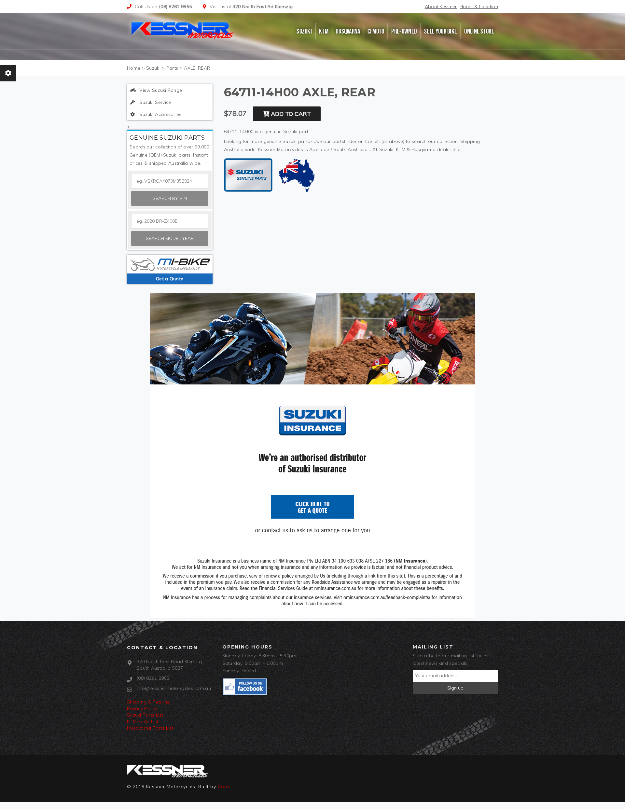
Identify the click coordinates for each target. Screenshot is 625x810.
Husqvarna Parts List (150, 728)
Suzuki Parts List (145, 715)
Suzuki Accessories (160, 114)
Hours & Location (479, 6)
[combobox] (169, 221)
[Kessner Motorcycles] (183, 29)
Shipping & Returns (148, 702)
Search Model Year (170, 238)
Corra (224, 786)
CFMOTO (376, 31)
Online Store (479, 31)
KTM (323, 31)
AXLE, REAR (197, 68)
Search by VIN (170, 198)
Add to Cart (290, 114)
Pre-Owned (404, 31)
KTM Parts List (142, 721)
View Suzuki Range (160, 90)
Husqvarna (348, 31)
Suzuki (304, 31)
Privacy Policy (142, 708)
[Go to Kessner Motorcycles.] (133, 68)
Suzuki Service (154, 102)
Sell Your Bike (440, 31)
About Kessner (441, 6)
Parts (172, 68)
